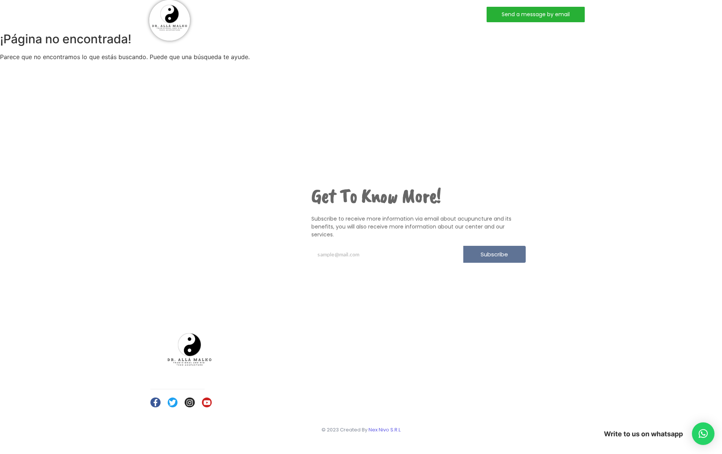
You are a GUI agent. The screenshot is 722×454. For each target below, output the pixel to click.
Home (250, 14)
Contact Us (532, 374)
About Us (530, 352)
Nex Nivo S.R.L (384, 429)
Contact (364, 14)
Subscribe (494, 254)
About (284, 14)
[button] (703, 433)
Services (322, 14)
